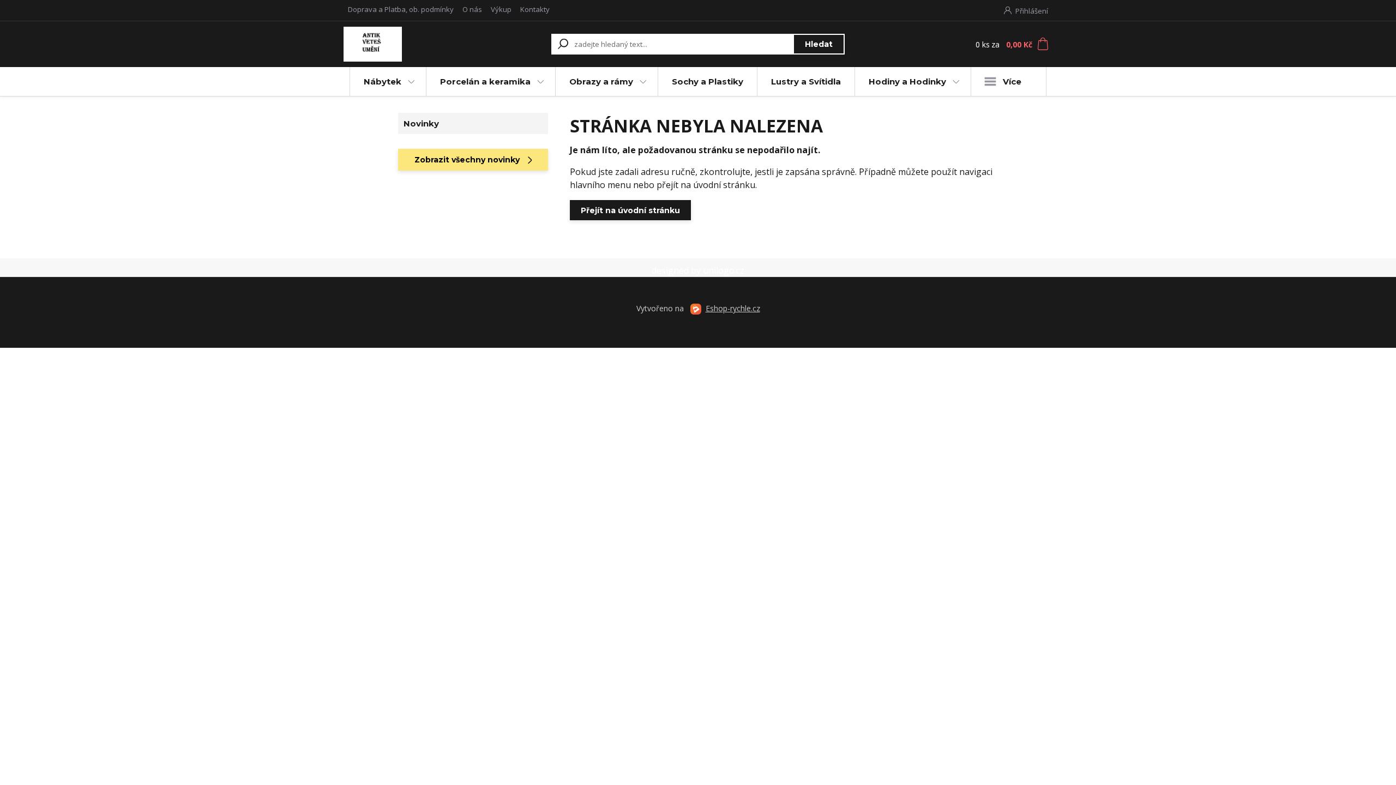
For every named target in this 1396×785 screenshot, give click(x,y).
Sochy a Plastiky (707, 81)
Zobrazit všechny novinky (467, 160)
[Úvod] (410, 44)
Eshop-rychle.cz (733, 308)
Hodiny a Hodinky (907, 81)
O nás (472, 9)
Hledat (819, 44)
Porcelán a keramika (485, 81)
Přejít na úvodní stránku (630, 210)
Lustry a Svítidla (806, 81)
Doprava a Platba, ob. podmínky (401, 9)
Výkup (501, 9)
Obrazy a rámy (601, 81)
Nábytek (382, 81)
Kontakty (535, 9)
